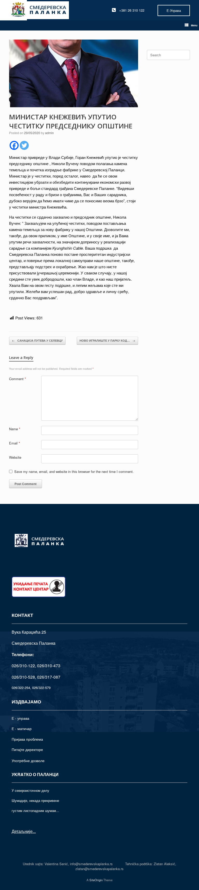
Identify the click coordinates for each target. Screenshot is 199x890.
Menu (194, 25)
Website (15, 457)
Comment (17, 378)
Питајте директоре (27, 749)
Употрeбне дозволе (28, 760)
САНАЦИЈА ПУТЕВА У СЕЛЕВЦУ (37, 340)
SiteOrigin (96, 880)
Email (14, 443)
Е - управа (20, 718)
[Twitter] (24, 145)
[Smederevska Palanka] (39, 10)
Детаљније (22, 831)
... (34, 831)
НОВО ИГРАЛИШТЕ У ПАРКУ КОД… (107, 340)
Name (14, 428)
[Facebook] (14, 145)
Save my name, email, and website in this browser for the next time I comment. (74, 471)
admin (49, 133)
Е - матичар (22, 728)
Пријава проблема (27, 739)
